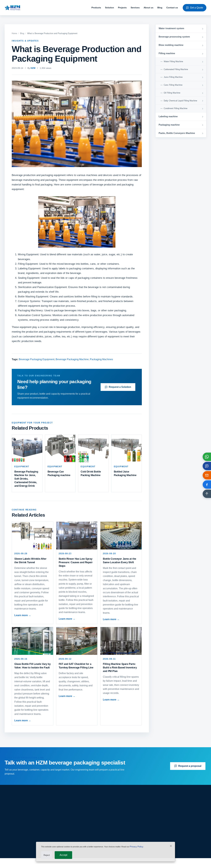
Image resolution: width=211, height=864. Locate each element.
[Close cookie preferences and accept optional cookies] (170, 846)
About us (148, 7)
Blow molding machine (81, 820)
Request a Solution (120, 387)
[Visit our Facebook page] (207, 484)
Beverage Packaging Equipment (36, 359)
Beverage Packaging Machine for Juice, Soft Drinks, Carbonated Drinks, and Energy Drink (26, 478)
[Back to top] (207, 494)
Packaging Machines (101, 359)
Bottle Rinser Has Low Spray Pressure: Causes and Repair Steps (76, 562)
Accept (63, 855)
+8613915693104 (172, 833)
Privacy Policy (136, 846)
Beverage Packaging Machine (72, 359)
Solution (109, 7)
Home (14, 33)
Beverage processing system (85, 815)
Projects (122, 7)
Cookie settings (199, 859)
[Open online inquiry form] (207, 466)
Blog (159, 7)
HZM (33, 68)
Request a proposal (189, 766)
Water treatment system (82, 809)
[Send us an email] (207, 475)
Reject (47, 855)
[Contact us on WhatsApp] (207, 457)
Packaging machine (80, 836)
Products (96, 7)
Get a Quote (196, 7)
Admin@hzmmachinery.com (178, 820)
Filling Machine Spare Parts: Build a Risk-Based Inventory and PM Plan (120, 668)
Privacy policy (127, 836)
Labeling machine (79, 831)
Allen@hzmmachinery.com (177, 827)
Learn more (22, 615)
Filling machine (77, 825)
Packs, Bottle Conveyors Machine (87, 841)
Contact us (172, 7)
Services (135, 7)
